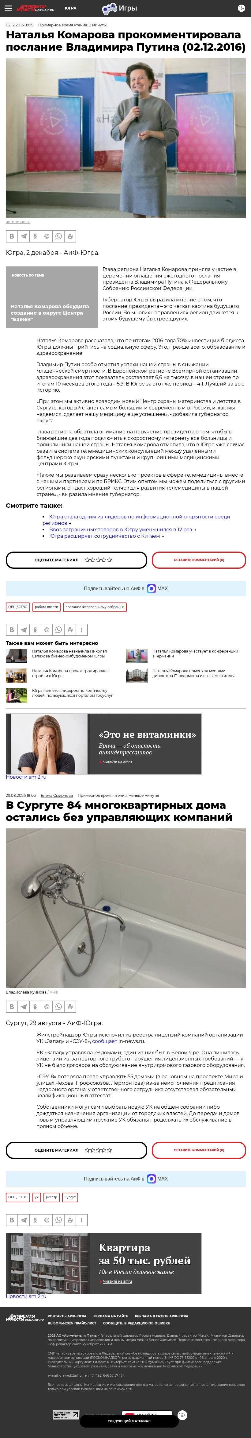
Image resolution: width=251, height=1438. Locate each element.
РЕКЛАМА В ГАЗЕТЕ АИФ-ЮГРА (161, 1316)
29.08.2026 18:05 (21, 795)
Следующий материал (129, 1421)
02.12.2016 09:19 (19, 25)
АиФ (54, 992)
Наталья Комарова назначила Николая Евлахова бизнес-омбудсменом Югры (69, 653)
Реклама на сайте (110, 1316)
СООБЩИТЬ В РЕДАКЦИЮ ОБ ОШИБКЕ (136, 1323)
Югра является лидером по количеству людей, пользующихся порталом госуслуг (72, 693)
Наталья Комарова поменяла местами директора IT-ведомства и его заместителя (193, 673)
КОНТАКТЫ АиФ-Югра (67, 1316)
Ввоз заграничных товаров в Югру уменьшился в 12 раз (120, 530)
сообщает (104, 1041)
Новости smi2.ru (26, 777)
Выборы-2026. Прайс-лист (72, 1323)
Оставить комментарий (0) (199, 560)
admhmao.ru (18, 221)
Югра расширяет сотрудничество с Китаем (104, 536)
